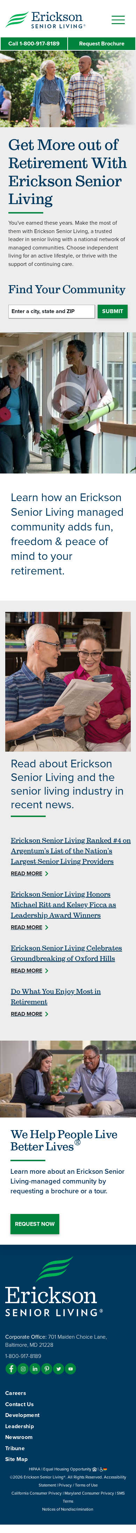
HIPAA (34, 1469)
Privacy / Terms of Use (78, 1485)
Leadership (19, 1426)
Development (22, 1415)
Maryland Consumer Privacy (89, 1493)
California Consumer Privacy (37, 1493)
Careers (15, 1393)
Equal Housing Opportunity (67, 1469)
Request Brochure (101, 43)
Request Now (35, 1224)
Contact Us (19, 1404)
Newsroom (18, 1437)
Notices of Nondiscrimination (68, 1509)
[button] (59, 19)
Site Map (16, 1459)
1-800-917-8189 (34, 43)
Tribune (15, 1448)
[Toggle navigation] (118, 20)
